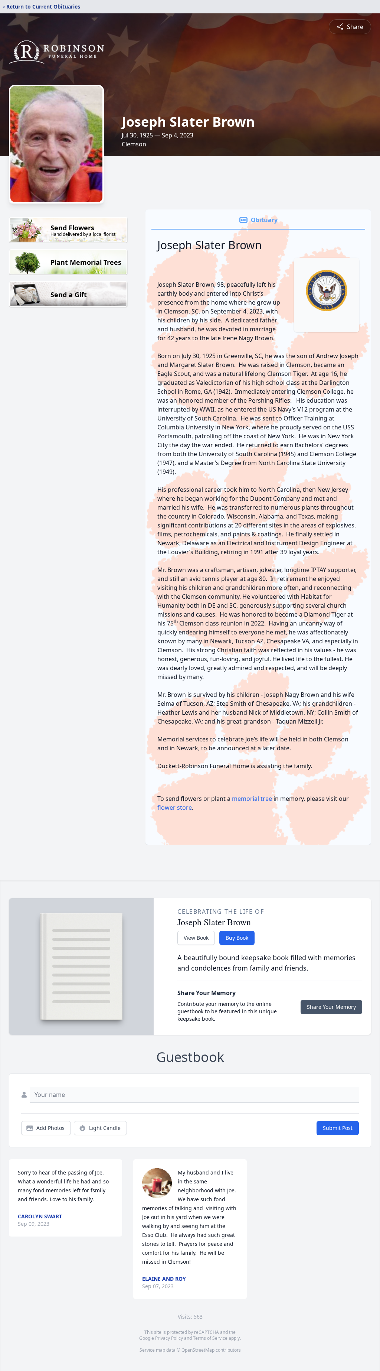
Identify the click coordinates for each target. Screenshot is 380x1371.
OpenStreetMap (197, 1350)
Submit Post (338, 1127)
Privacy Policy (169, 1338)
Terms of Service (210, 1338)
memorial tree (252, 799)
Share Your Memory (331, 1006)
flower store (174, 807)
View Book (196, 937)
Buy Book (237, 937)
